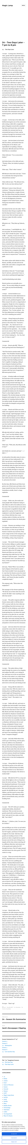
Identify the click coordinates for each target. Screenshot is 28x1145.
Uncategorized (8, 1114)
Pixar (5, 1103)
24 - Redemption (7, 1045)
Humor (6, 1091)
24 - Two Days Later (8, 1064)
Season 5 (4, 1041)
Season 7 (4, 1047)
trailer (5, 1111)
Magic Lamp (7, 5)
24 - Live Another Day (8, 1051)
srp (5, 1007)
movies (6, 1097)
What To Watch (8, 1116)
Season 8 (4, 1049)
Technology (7, 1107)
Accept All (14, 1134)
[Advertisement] (14, 26)
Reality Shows (8, 1105)
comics (6, 1080)
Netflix (6, 1101)
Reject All (14, 1141)
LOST (5, 1093)
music (5, 1099)
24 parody (8, 1008)
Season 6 (4, 1043)
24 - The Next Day (7, 1062)
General (6, 1089)
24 (14, 1007)
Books (5, 1078)
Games (5, 1087)
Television (18, 1007)
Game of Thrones (8, 1085)
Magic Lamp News (9, 1095)
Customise (14, 1137)
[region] (14, 1132)
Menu (23, 5)
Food (5, 1083)
